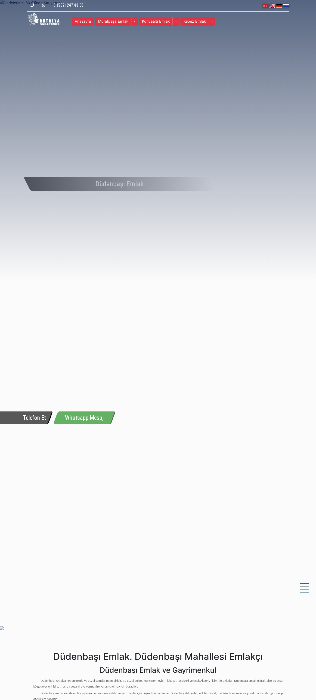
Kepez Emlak (194, 21)
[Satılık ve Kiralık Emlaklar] (43, 18)
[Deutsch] (279, 5)
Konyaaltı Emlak (156, 21)
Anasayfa (83, 21)
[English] (272, 5)
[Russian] (286, 5)
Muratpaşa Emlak (113, 21)
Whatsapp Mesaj (84, 417)
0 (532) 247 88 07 (68, 5)
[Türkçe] (265, 5)
